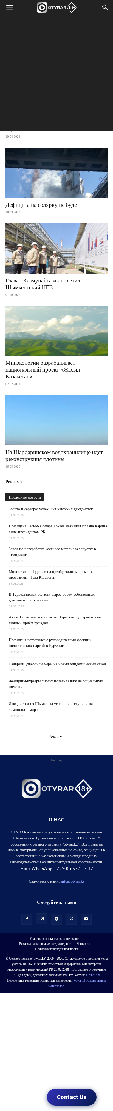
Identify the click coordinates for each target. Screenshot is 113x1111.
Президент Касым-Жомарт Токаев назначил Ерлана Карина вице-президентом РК (58, 529)
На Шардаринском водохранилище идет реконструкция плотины (54, 455)
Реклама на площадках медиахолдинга (45, 944)
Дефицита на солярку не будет (42, 205)
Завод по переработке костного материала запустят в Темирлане (52, 552)
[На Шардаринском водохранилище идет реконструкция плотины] (56, 420)
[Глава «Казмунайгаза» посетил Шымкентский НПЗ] (56, 248)
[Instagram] (41, 918)
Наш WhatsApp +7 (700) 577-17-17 (56, 868)
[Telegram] (56, 919)
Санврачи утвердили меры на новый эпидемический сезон (57, 664)
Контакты (83, 944)
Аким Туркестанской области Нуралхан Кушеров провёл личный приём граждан (56, 620)
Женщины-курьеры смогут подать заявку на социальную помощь (56, 684)
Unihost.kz (93, 975)
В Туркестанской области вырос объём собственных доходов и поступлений (52, 597)
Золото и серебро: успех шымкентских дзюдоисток (51, 509)
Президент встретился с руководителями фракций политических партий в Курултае (50, 643)
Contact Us (72, 1097)
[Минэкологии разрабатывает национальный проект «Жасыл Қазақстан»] (56, 331)
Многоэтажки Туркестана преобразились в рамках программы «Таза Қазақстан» (50, 574)
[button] (9, 7)
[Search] (105, 7)
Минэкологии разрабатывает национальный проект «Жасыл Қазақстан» (42, 370)
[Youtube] (86, 919)
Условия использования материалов (54, 939)
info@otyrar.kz (72, 881)
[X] (71, 919)
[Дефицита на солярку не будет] (56, 173)
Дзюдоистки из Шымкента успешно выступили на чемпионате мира (51, 707)
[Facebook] (26, 919)
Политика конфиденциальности (56, 949)
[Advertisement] (56, 74)
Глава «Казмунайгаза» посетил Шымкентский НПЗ (42, 284)
